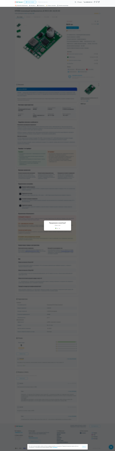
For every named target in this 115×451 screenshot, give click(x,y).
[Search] (75, 2)
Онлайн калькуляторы (63, 5)
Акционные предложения (22, 5)
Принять (84, 446)
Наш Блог (33, 5)
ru (59, 228)
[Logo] (19, 2)
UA (57, 228)
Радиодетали (41, 5)
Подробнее (55, 447)
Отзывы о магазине (52, 5)
